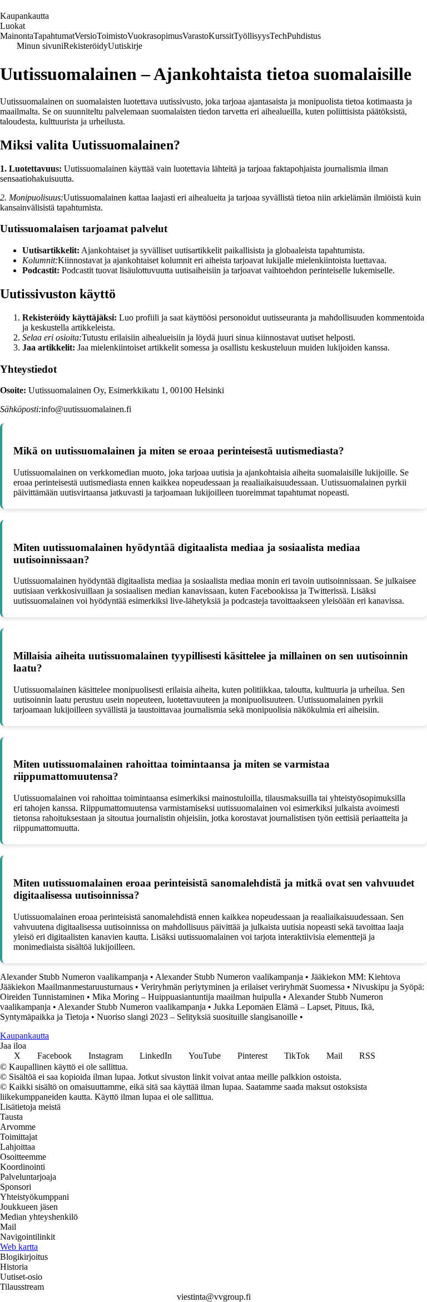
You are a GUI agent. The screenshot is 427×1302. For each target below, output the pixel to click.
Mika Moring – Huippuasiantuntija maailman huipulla (186, 996)
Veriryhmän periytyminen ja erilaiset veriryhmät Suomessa (243, 986)
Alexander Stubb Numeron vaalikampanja (74, 976)
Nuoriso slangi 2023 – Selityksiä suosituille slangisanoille (197, 1016)
